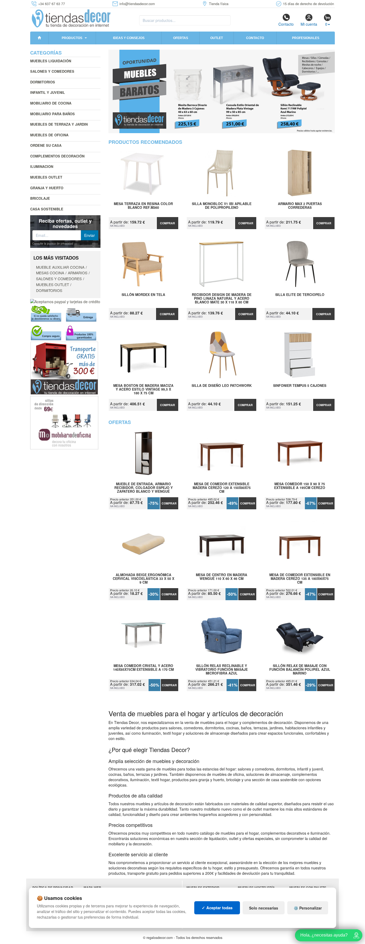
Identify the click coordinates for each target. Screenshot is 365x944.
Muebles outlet (46, 177)
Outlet (216, 38)
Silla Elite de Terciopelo (299, 295)
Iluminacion (41, 166)
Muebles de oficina (49, 134)
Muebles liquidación (50, 60)
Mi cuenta (309, 24)
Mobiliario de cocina (50, 103)
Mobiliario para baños (52, 113)
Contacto (286, 24)
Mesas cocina (50, 272)
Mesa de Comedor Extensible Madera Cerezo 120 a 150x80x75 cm (222, 487)
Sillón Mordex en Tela (143, 295)
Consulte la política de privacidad (52, 243)
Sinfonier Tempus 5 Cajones (299, 386)
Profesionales (305, 38)
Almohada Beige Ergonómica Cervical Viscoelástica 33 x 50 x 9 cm (143, 578)
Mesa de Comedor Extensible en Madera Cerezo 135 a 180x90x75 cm (299, 578)
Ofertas (180, 38)
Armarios (77, 272)
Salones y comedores (52, 71)
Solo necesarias (263, 908)
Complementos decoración (57, 156)
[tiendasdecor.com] (71, 18)
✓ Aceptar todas (217, 908)
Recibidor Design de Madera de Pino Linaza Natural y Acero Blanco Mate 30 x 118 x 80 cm (221, 298)
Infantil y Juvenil (47, 92)
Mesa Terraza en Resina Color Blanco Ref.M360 (143, 206)
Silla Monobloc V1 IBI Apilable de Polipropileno (221, 206)
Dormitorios (42, 81)
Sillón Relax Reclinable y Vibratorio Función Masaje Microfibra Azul (221, 669)
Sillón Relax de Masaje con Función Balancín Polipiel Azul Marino (299, 669)
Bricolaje (40, 198)
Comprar (167, 223)
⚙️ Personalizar (308, 908)
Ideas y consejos (129, 38)
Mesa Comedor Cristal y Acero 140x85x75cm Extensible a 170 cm (143, 668)
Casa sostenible (46, 208)
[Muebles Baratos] (221, 91)
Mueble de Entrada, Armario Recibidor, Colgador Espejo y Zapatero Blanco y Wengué (143, 487)
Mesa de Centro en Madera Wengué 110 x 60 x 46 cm (221, 577)
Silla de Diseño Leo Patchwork (222, 386)
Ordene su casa (45, 145)
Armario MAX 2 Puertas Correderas (300, 206)
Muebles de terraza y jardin (59, 124)
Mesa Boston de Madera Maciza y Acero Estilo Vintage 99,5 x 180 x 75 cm (143, 389)
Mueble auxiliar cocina (60, 267)
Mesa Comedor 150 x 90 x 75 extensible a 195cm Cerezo (299, 486)
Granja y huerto (46, 187)
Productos (72, 38)
